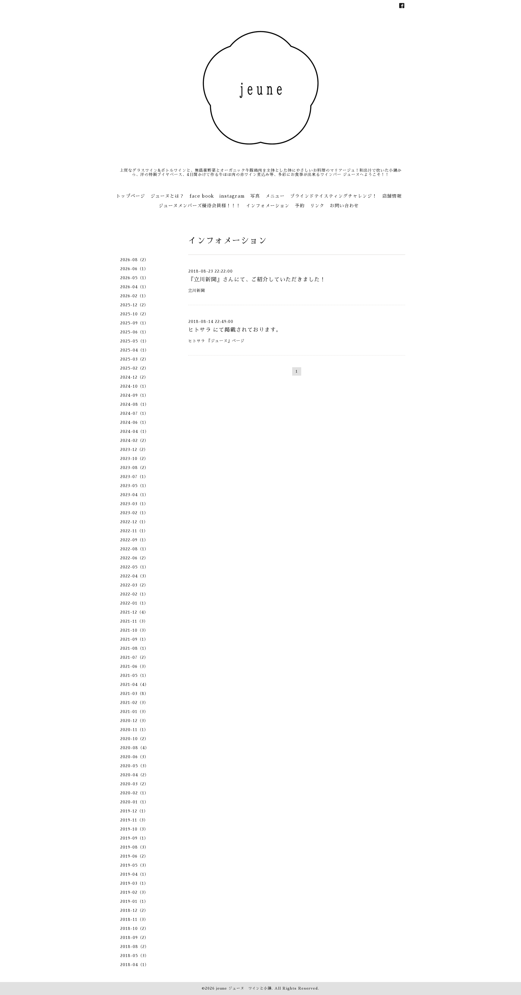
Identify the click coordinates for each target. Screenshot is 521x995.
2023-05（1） (134, 486)
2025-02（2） (134, 368)
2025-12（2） (134, 305)
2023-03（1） (134, 504)
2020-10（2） (134, 739)
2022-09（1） (134, 540)
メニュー (275, 196)
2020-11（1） (134, 730)
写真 (255, 196)
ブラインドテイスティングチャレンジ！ (333, 196)
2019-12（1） (134, 811)
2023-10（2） (134, 459)
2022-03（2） (134, 585)
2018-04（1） (134, 965)
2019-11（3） (134, 820)
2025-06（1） (134, 332)
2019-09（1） (134, 838)
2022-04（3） (134, 576)
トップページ (130, 196)
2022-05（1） (134, 567)
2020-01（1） (134, 802)
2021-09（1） (134, 639)
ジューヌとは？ (167, 196)
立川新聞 (196, 291)
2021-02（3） (134, 703)
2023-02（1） (134, 513)
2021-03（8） (134, 694)
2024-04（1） (134, 431)
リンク (317, 205)
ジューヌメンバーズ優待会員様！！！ (200, 205)
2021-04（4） (134, 685)
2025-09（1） (134, 323)
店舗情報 (392, 196)
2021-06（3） (134, 666)
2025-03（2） (134, 359)
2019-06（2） (134, 856)
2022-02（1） (134, 594)
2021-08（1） (134, 648)
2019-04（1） (134, 874)
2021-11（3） (134, 621)
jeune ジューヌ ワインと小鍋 (244, 988)
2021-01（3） (134, 712)
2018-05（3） (134, 956)
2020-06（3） (134, 757)
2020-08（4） (134, 748)
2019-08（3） (134, 847)
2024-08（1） (134, 404)
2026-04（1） (134, 287)
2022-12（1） (134, 522)
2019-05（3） (134, 865)
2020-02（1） (134, 793)
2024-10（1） (134, 386)
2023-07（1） (134, 477)
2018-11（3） (134, 919)
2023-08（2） (134, 468)
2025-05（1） (134, 341)
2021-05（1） (134, 675)
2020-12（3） (134, 721)
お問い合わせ (344, 205)
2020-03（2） (134, 784)
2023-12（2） (134, 450)
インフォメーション (267, 205)
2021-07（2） (134, 657)
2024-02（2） (134, 441)
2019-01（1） (134, 901)
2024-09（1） (134, 395)
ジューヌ (219, 341)
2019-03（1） (134, 883)
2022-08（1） (134, 549)
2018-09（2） (134, 938)
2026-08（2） (134, 260)
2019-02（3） (134, 892)
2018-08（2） (134, 947)
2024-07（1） (134, 413)
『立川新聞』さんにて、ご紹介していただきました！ (257, 279)
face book (202, 196)
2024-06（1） (134, 422)
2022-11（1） (134, 531)
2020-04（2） (134, 775)
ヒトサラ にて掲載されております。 (235, 330)
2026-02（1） (134, 296)
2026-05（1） (134, 278)
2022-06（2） (134, 558)
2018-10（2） (134, 929)
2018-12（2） (134, 910)
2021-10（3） (134, 630)
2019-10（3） (134, 829)
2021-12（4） (134, 612)
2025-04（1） (134, 350)
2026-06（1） (134, 269)
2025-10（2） (134, 314)
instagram (232, 196)
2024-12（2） (134, 377)
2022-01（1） (134, 603)
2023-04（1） (134, 495)
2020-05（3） (134, 766)
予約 (300, 205)
